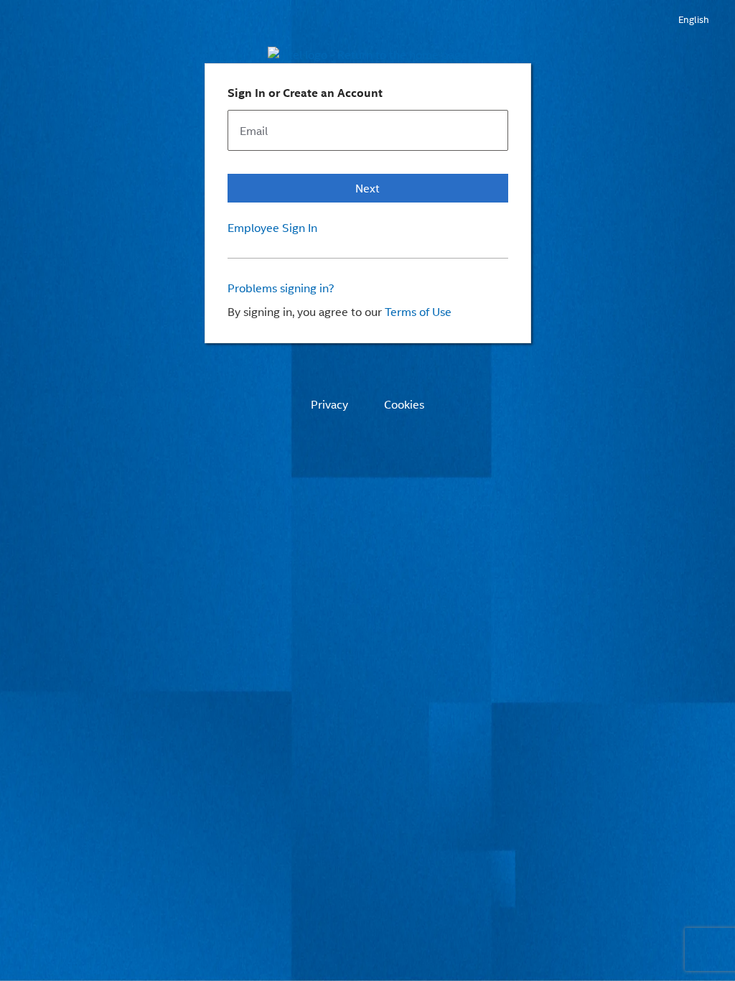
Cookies (404, 404)
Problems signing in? (281, 288)
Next (367, 188)
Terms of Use (418, 311)
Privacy (329, 404)
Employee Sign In (272, 228)
